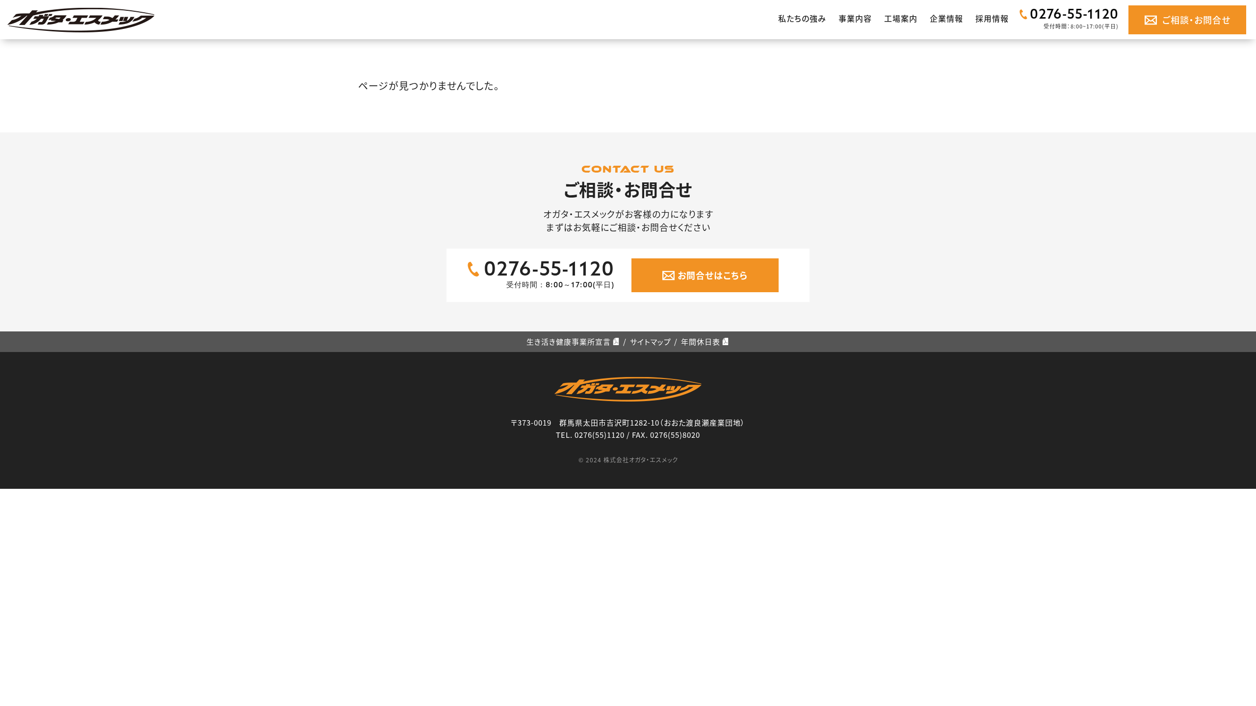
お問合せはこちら (713, 275)
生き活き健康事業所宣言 (568, 341)
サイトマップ (650, 341)
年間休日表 (700, 341)
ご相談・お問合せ (1196, 19)
